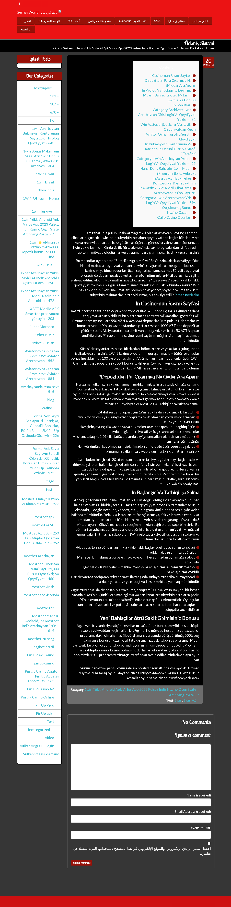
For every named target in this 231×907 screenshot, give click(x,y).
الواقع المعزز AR (49, 21)
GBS (157, 21)
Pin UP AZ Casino (40, 655)
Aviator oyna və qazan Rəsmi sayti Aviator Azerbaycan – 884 (42, 374)
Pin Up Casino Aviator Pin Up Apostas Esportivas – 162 (42, 676)
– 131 (54, 96)
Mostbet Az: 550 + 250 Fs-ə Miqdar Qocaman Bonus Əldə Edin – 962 (41, 538)
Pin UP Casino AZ (40, 689)
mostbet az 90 (43, 525)
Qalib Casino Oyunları (174, 217)
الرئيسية (25, 29)
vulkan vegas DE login (37, 746)
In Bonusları (182, 105)
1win (178, 700)
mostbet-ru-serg (41, 639)
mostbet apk (44, 517)
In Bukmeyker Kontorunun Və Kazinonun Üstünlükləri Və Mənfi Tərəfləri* (170, 149)
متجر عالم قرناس (99, 21)
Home (210, 48)
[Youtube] (26, 4)
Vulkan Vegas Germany (41, 754)
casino (47, 408)
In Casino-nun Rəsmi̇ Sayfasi (169, 75)
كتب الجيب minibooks (132, 21)
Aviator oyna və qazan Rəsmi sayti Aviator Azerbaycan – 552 (42, 356)
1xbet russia (44, 335)
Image (49, 481)
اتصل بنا (25, 21)
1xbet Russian (43, 343)
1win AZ (189, 700)
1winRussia (43, 265)
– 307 (54, 104)
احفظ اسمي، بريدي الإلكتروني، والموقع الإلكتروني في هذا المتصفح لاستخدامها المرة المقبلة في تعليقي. (142, 850)
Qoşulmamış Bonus (176, 207)
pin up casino (44, 663)
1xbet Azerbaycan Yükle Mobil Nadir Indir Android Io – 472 (39, 296)
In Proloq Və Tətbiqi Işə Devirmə (166, 90)
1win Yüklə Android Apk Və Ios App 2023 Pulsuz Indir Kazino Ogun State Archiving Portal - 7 (139, 48)
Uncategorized (38, 729)
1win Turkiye (42, 211)
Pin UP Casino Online (37, 697)
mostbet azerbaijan (39, 556)
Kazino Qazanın (179, 212)
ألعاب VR (74, 21)
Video (49, 737)
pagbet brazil (43, 647)
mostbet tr (45, 608)
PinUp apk (44, 713)
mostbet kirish (42, 587)
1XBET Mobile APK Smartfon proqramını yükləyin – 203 (42, 314)
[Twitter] (38, 4)
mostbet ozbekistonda (41, 595)
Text (50, 721)
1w (51, 120)
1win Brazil (45, 182)
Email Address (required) (193, 811)
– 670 (54, 112)
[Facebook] (32, 4)
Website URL (201, 828)
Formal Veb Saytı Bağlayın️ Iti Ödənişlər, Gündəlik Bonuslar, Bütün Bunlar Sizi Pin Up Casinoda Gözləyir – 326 (40, 426)
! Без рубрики (46, 88)
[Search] (45, 4)
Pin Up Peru (44, 705)
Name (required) (199, 795)
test (49, 489)
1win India (46, 190)
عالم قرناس (200, 21)
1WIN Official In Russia (41, 198)
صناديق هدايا (176, 21)
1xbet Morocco (42, 326)
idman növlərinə (187, 295)
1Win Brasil (45, 174)
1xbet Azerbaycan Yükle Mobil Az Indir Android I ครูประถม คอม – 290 (39, 278)
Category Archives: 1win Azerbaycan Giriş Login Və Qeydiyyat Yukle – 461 (167, 114)
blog (50, 399)
